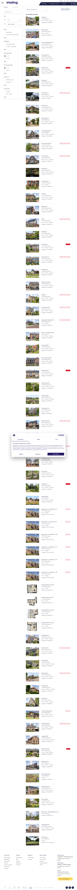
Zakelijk (67, 1)
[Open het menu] (2, 3)
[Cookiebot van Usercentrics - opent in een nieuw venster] (59, 435)
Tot (4, 24)
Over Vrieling (42, 857)
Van (4, 19)
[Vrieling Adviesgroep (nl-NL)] (12, 2)
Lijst (64, 9)
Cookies (40, 887)
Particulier (61, 1)
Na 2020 (8, 91)
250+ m (8, 70)
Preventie (6, 868)
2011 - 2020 (8, 94)
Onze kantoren (43, 859)
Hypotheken (6, 861)
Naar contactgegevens (65, 878)
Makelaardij (6, 859)
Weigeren (21, 454)
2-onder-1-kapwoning (11, 46)
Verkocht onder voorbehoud (12, 34)
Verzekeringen (7, 857)
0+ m (7, 56)
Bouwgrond (8, 82)
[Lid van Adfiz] (14, 888)
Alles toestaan (56, 454)
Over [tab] (57, 439)
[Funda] (24, 888)
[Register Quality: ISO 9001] (5, 887)
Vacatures (42, 861)
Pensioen (6, 863)
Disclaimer (45, 887)
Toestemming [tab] (20, 439)
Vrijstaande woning (10, 44)
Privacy (36, 887)
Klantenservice (73, 1)
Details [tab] (38, 439)
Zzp (64, 1)
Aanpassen (37, 454)
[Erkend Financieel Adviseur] (30, 887)
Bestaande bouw (10, 79)
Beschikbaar (9, 32)
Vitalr (17, 859)
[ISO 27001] (9, 887)
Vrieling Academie (43, 863)
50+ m (8, 58)
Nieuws (41, 864)
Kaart (69, 9)
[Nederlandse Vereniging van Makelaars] (18, 888)
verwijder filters (15, 7)
